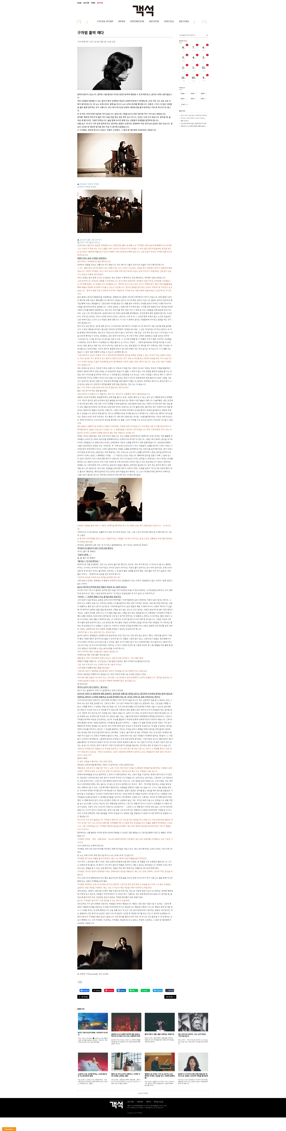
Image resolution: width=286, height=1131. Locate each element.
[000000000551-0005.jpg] (109, 948)
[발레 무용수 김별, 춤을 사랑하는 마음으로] (160, 1022)
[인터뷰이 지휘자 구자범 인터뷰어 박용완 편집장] (109, 155)
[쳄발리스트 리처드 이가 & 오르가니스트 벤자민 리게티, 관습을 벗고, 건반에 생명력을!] (160, 1062)
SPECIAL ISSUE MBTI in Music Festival (193, 118)
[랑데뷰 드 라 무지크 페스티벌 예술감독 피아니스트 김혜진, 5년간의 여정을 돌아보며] (193, 1062)
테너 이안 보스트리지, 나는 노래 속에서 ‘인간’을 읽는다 (192, 1035)
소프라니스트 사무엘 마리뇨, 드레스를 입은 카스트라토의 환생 (92, 1075)
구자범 (80, 982)
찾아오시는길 (158, 1101)
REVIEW (154, 21)
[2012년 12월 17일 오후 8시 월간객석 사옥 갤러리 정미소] (109, 211)
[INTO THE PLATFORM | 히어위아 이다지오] (93, 1021)
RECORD (184, 21)
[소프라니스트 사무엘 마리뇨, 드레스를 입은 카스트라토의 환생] (93, 1062)
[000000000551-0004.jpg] (109, 499)
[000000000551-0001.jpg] (109, 68)
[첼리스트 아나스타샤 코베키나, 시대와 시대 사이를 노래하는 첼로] (126, 1062)
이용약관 (140, 1101)
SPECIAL (169, 21)
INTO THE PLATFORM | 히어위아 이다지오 (194, 115)
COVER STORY (105, 21)
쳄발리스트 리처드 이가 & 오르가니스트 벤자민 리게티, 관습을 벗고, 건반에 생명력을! (160, 1076)
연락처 (148, 1101)
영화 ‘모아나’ (185, 121)
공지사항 (86, 3)
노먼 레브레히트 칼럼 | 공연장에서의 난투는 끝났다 (196, 123)
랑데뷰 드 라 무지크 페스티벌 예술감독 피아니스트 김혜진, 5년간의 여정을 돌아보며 (193, 1075)
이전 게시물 (84, 997)
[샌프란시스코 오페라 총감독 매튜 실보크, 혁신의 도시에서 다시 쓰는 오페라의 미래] (126, 1022)
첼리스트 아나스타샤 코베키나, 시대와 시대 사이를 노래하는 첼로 (125, 1075)
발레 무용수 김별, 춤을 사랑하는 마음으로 (159, 1034)
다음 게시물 (169, 997)
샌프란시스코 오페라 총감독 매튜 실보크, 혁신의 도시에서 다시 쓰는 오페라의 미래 (206, 126)
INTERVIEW (137, 21)
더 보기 (184, 104)
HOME (79, 3)
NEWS (121, 21)
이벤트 (93, 3)
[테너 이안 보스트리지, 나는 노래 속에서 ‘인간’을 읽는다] (193, 1022)
